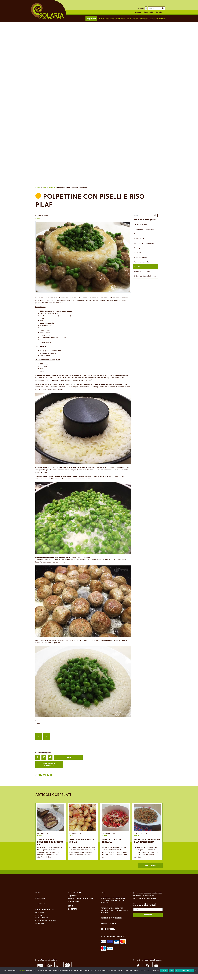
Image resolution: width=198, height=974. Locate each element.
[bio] (40, 965)
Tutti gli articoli (140, 224)
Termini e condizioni (111, 917)
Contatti (160, 18)
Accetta (164, 970)
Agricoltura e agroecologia (145, 229)
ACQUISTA (40, 903)
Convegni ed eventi (142, 248)
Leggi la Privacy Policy (184, 970)
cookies (22, 970)
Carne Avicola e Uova (45, 920)
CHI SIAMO (40, 898)
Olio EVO (39, 912)
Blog (152, 18)
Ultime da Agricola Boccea (145, 276)
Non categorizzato (141, 262)
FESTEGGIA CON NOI (119, 18)
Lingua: (141, 8)
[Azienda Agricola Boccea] (47, 11)
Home (37, 187)
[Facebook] (138, 966)
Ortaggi (39, 915)
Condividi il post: (43, 752)
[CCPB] (49, 965)
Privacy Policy (108, 923)
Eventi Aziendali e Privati (80, 898)
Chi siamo (104, 18)
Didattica (137, 252)
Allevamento (139, 238)
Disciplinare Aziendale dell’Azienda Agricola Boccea (113, 900)
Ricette (52, 187)
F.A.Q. (103, 892)
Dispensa (39, 923)
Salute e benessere (142, 271)
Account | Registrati (144, 12)
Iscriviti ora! (144, 904)
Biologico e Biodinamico (144, 243)
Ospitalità (72, 895)
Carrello (159, 12)
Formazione (73, 901)
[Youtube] (156, 966)
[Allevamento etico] (67, 965)
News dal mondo (140, 257)
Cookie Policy (108, 929)
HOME (38, 892)
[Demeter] (58, 965)
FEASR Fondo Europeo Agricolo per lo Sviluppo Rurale (114, 910)
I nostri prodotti (139, 18)
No (172, 970)
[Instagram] (147, 966)
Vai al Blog (150, 865)
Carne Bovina (41, 917)
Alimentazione (140, 234)
